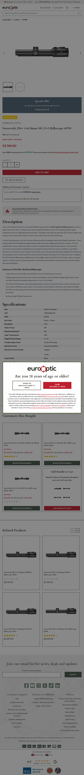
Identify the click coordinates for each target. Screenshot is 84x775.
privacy (37, 405)
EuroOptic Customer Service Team (41, 408)
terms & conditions (60, 405)
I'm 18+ (57, 385)
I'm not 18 (26, 385)
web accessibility (45, 405)
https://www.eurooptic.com (46, 394)
